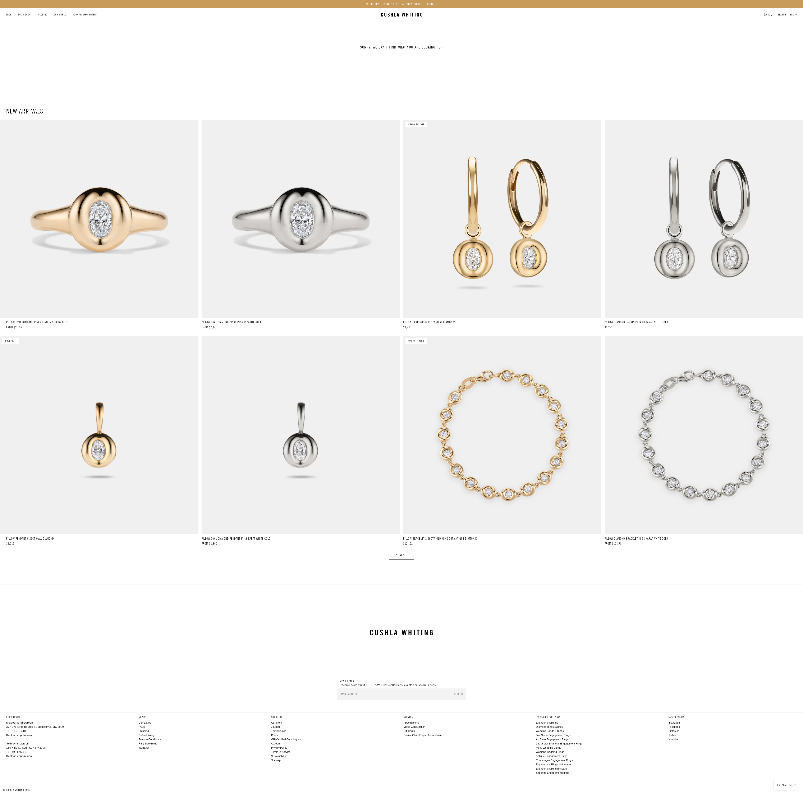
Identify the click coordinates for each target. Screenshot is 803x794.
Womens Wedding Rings (550, 752)
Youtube (673, 739)
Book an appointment (19, 735)
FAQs (142, 726)
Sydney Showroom (17, 743)
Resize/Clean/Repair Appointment (423, 735)
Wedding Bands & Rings (550, 731)
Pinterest (674, 731)
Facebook (674, 726)
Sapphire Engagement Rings (552, 772)
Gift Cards (409, 731)
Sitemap (276, 760)
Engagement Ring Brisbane (552, 768)
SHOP (9, 14)
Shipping (144, 731)
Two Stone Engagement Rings (553, 735)
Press (274, 735)
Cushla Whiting (15, 790)
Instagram (674, 722)
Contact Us (145, 722)
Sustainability (278, 756)
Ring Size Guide (148, 743)
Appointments (411, 722)
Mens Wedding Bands (548, 747)
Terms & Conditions (150, 739)
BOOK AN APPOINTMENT (85, 14)
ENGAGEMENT (25, 14)
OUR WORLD (60, 14)
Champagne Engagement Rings (554, 760)
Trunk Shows (278, 731)
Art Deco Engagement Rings (552, 739)
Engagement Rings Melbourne (553, 764)
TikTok (672, 735)
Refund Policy (147, 735)
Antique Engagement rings (551, 756)
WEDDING (42, 14)
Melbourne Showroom (19, 722)
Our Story (276, 722)
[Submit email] (459, 694)
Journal (275, 726)
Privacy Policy (279, 747)
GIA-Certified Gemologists (286, 739)
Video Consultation (414, 726)
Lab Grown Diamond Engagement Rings (559, 743)
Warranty (144, 747)
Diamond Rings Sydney (549, 726)
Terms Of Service (280, 752)
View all (401, 555)
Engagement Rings (547, 722)
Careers (275, 743)
